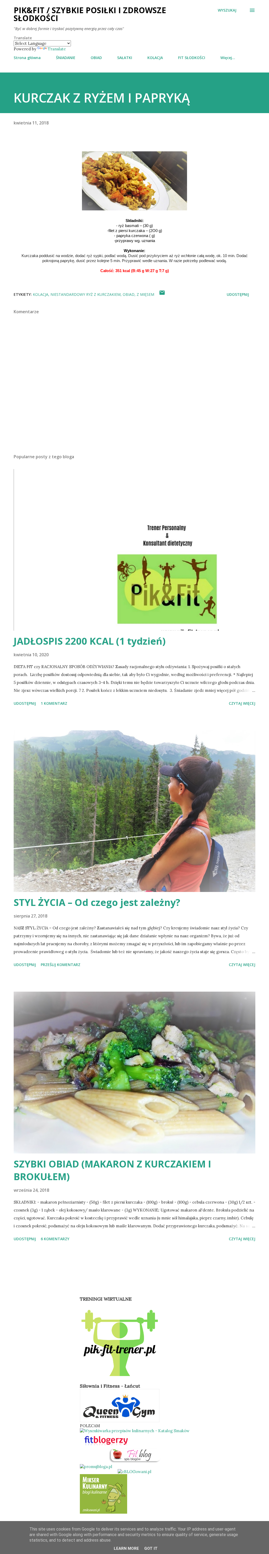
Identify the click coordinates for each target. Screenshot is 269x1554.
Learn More (126, 1548)
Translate (57, 48)
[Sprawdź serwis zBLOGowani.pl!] (134, 1471)
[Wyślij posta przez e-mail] (162, 294)
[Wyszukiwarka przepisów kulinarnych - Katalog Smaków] (134, 1430)
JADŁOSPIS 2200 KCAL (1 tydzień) (89, 641)
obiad (128, 294)
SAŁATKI (124, 57)
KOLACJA (155, 57)
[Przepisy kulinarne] (103, 1512)
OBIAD (96, 57)
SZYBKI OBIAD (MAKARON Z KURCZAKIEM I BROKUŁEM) (112, 1170)
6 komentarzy (55, 1238)
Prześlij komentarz (60, 964)
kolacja (40, 294)
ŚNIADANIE (65, 57)
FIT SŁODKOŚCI (191, 57)
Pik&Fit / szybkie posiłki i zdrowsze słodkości (90, 14)
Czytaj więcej (242, 703)
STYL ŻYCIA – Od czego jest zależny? (97, 902)
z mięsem (145, 294)
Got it (151, 1548)
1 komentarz (54, 703)
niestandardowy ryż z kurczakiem (85, 294)
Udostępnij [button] (238, 294)
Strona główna (27, 57)
